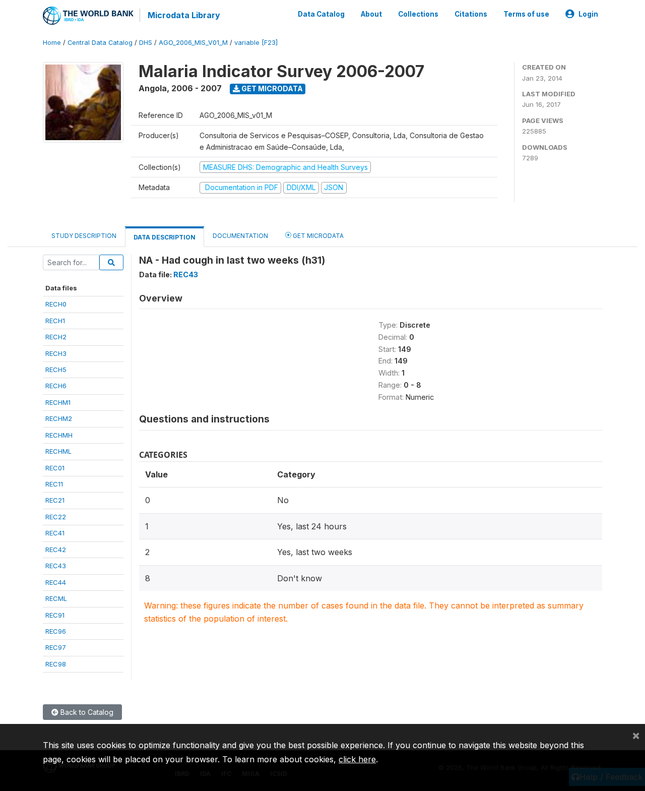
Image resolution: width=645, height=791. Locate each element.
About (371, 14)
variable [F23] (256, 42)
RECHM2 (58, 418)
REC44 (55, 582)
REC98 (55, 664)
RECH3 (56, 353)
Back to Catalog (85, 712)
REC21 (54, 500)
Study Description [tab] (83, 235)
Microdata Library (184, 15)
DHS (145, 42)
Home (52, 42)
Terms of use (526, 14)
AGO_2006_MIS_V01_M (193, 42)
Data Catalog (321, 14)
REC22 (55, 517)
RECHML (58, 451)
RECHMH (59, 435)
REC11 (54, 484)
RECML (56, 598)
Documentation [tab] (240, 235)
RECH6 (56, 386)
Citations (471, 14)
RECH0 (56, 304)
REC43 (55, 566)
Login (588, 14)
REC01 (54, 468)
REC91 (54, 615)
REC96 (55, 631)
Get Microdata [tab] (317, 235)
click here (357, 759)
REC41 (54, 533)
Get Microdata (271, 88)
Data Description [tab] (165, 237)
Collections (418, 14)
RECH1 (55, 321)
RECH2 (56, 337)
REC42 (55, 549)
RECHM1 (58, 402)
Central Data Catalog (100, 42)
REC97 (55, 647)
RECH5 (56, 370)
